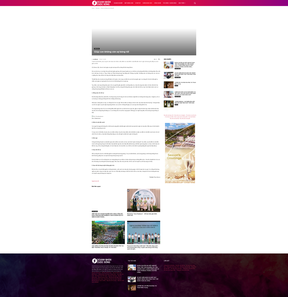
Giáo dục (97, 8)
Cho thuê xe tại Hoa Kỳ (191, 115)
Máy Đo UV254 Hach (107, 272)
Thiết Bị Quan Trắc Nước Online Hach (107, 274)
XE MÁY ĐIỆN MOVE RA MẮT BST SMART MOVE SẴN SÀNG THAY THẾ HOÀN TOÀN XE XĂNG (185, 74)
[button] (194, 3)
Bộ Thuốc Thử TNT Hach (101, 275)
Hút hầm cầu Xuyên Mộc (170, 270)
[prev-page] (165, 110)
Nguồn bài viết (95, 181)
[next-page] (167, 110)
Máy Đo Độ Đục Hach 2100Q (99, 280)
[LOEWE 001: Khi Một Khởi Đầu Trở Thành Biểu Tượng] (169, 84)
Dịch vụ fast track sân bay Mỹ (180, 116)
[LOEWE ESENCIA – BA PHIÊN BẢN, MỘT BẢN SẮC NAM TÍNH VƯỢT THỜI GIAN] (169, 103)
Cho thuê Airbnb (191, 116)
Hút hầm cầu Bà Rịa (180, 265)
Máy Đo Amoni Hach (103, 277)
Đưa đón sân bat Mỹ (174, 118)
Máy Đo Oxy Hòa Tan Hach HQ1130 (112, 279)
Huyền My (95, 59)
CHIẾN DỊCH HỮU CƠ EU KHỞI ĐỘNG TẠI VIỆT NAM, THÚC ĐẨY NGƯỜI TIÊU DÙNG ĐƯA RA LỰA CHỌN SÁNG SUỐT (185, 93)
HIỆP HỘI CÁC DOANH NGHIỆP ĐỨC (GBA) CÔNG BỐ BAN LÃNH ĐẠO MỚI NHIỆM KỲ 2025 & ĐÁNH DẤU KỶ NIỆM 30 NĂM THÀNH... (107, 215)
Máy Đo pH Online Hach (97, 279)
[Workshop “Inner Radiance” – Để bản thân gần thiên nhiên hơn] (143, 200)
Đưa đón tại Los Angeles (179, 115)
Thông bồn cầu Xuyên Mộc (182, 270)
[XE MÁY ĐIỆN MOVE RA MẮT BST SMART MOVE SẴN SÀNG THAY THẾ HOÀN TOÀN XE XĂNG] (169, 75)
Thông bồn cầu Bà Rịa (169, 265)
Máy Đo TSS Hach (112, 275)
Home (93, 8)
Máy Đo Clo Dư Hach (112, 280)
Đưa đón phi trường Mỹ (185, 118)
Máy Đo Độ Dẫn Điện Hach (115, 277)
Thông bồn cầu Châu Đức (189, 268)
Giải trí (176, 85)
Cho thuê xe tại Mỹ (169, 116)
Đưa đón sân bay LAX (169, 115)
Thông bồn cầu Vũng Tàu (173, 267)
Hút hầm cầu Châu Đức (176, 268)
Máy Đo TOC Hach (96, 272)
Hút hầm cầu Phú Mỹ (185, 267)
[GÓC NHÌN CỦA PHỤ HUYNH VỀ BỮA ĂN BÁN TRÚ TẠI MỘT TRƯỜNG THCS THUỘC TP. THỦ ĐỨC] (108, 232)
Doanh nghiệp (94, 211)
